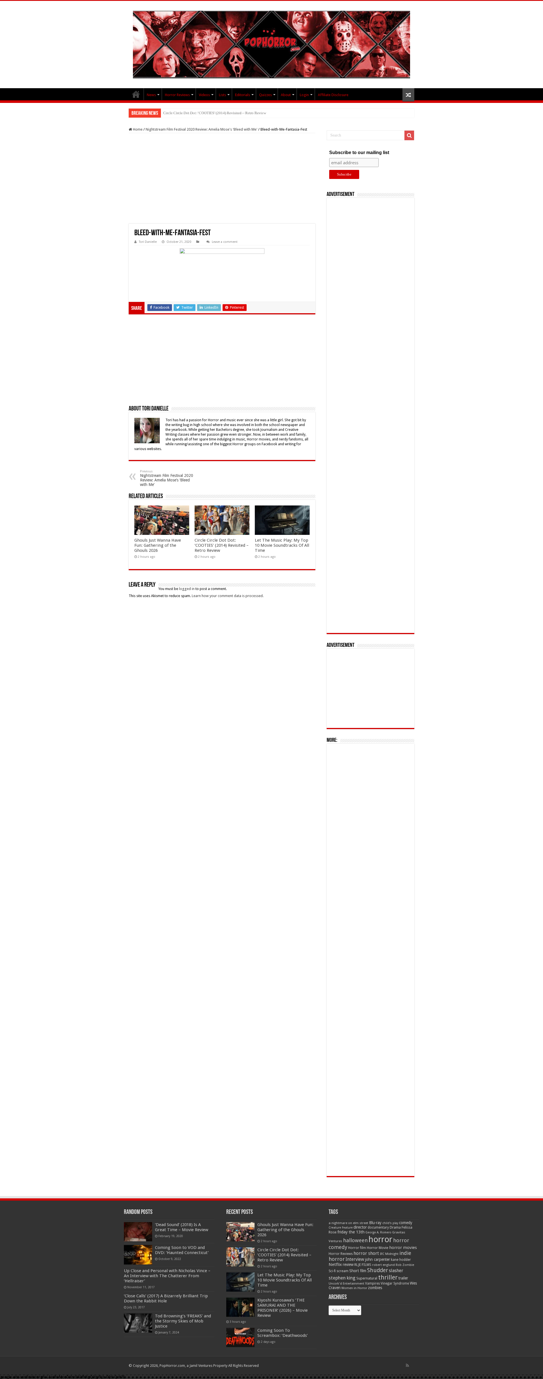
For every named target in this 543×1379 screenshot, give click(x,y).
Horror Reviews (177, 95)
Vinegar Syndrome (395, 1283)
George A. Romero (378, 1232)
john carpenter (377, 1259)
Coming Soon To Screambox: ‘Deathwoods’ (282, 1333)
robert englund (383, 1265)
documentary (378, 1227)
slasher (396, 1270)
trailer (403, 1278)
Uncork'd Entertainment (346, 1283)
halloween (355, 1240)
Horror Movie (377, 1248)
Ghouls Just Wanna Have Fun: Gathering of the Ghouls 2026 (157, 545)
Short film (357, 1270)
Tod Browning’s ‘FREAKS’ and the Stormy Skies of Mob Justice (183, 1321)
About (286, 95)
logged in (187, 589)
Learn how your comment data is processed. (228, 596)
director (360, 1227)
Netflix (335, 1264)
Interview (355, 1259)
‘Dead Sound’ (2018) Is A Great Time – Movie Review (181, 1227)
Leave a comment (225, 242)
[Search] (409, 135)
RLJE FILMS (362, 1265)
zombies (375, 1287)
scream (342, 1271)
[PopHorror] (271, 44)
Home (137, 129)
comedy (405, 1222)
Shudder (377, 1270)
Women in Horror (354, 1288)
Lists (222, 95)
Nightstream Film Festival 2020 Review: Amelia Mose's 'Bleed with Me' (201, 129)
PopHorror (136, 94)
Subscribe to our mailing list (359, 152)
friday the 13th (351, 1232)
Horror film (357, 1248)
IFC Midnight (389, 1254)
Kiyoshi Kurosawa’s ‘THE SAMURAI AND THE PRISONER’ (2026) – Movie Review (282, 1308)
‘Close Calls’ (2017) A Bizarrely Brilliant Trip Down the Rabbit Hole (166, 1298)
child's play (390, 1223)
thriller (388, 1277)
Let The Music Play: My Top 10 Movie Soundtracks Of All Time (212, 113)
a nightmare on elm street (348, 1223)
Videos (204, 95)
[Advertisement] (222, 178)
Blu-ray (375, 1222)
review (348, 1264)
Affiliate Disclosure (333, 95)
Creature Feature (341, 1227)
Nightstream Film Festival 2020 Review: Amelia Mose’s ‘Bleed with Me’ (166, 478)
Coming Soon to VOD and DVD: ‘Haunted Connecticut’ (182, 1250)
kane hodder (401, 1260)
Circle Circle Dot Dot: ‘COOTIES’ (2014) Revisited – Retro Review (222, 545)
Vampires (372, 1283)
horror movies (403, 1247)
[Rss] (407, 1365)
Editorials (242, 95)
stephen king (342, 1278)
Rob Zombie (405, 1265)
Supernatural (366, 1278)
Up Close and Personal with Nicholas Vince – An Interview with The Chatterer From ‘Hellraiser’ (167, 1275)
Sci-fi (332, 1271)
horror (380, 1239)
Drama (395, 1227)
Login (304, 95)
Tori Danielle (148, 242)
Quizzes (265, 95)
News (151, 95)
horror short (366, 1253)
